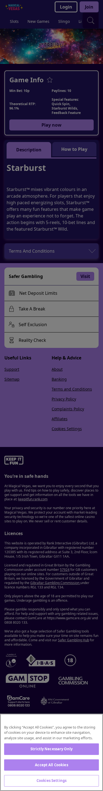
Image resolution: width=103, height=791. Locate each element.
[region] (51, 752)
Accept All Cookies (51, 764)
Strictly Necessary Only (51, 748)
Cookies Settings (51, 780)
